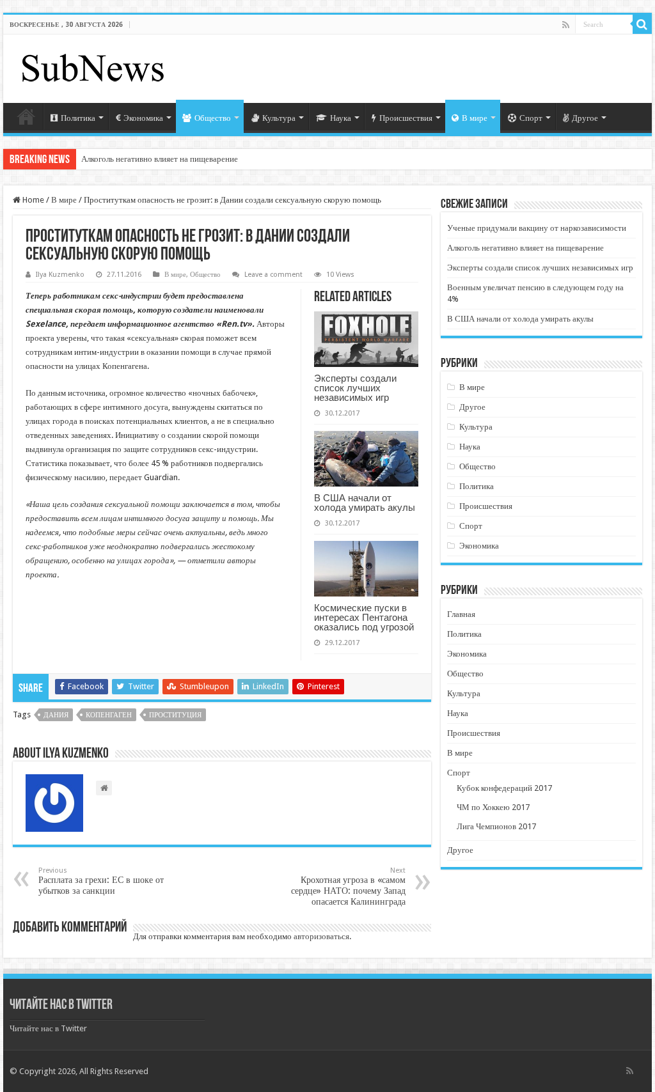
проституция (175, 715)
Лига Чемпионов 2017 (496, 826)
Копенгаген (109, 715)
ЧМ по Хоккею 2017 (493, 807)
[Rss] (566, 25)
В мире (474, 118)
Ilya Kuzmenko (60, 274)
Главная (26, 116)
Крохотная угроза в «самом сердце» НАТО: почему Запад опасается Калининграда (348, 886)
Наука (340, 118)
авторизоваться (321, 936)
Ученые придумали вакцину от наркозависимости (536, 228)
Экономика (143, 118)
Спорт (530, 118)
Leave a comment (273, 274)
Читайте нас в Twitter (61, 1005)
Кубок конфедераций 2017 (504, 788)
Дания (55, 715)
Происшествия (405, 118)
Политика (78, 118)
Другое (585, 118)
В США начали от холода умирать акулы (364, 502)
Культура (279, 118)
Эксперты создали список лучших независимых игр (355, 388)
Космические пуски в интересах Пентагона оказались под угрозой (364, 617)
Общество (212, 118)
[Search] (642, 24)
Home (32, 200)
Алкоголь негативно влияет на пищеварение (159, 159)
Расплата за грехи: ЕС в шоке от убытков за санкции (101, 881)
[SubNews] (93, 66)
